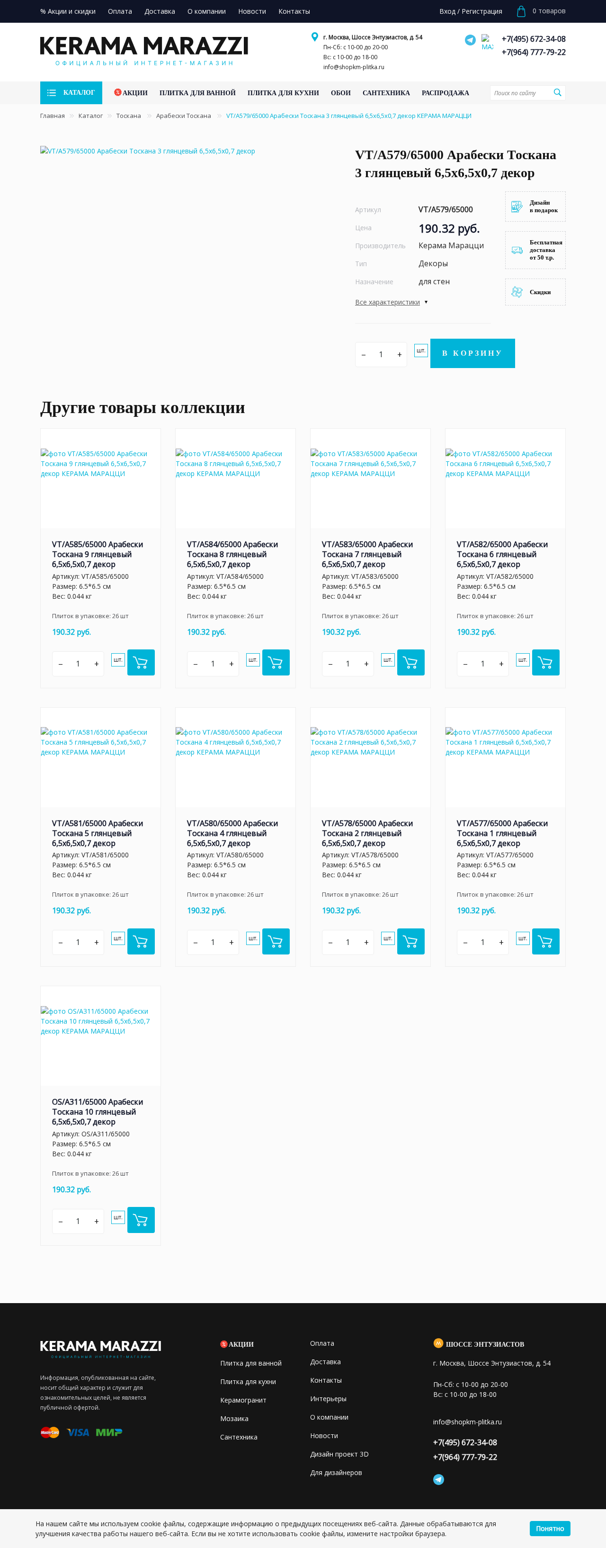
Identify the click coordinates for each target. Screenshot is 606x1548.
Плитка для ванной (251, 1363)
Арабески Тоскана (184, 115)
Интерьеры (328, 1398)
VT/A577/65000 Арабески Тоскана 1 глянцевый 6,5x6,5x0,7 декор (502, 833)
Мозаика (234, 1418)
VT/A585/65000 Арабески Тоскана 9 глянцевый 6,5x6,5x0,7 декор (97, 554)
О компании (329, 1417)
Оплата (322, 1343)
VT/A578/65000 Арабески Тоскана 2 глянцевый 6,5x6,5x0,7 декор (367, 833)
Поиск (557, 92)
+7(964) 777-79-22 (534, 52)
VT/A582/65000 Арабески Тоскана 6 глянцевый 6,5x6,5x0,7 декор (502, 554)
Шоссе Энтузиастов (485, 1344)
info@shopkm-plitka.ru (353, 67)
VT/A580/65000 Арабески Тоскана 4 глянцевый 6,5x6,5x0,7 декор (232, 833)
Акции (241, 1344)
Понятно (550, 1528)
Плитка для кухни (248, 1381)
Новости (324, 1435)
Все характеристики (387, 301)
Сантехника (239, 1436)
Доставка (325, 1361)
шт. (421, 350)
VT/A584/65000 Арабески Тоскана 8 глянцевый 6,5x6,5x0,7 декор (232, 554)
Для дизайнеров (336, 1472)
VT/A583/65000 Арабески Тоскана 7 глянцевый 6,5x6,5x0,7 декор (367, 554)
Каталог (91, 115)
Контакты (326, 1380)
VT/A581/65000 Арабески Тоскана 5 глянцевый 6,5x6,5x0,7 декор (97, 833)
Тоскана (129, 115)
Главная (52, 115)
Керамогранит (243, 1399)
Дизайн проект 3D (339, 1453)
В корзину (472, 353)
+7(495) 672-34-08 (534, 39)
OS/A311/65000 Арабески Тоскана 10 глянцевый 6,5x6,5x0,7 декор (97, 1112)
